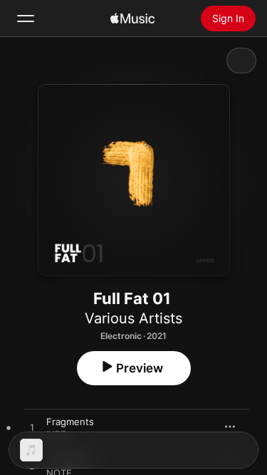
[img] (132, 18)
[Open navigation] (25, 18)
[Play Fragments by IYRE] (32, 428)
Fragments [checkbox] (70, 421)
